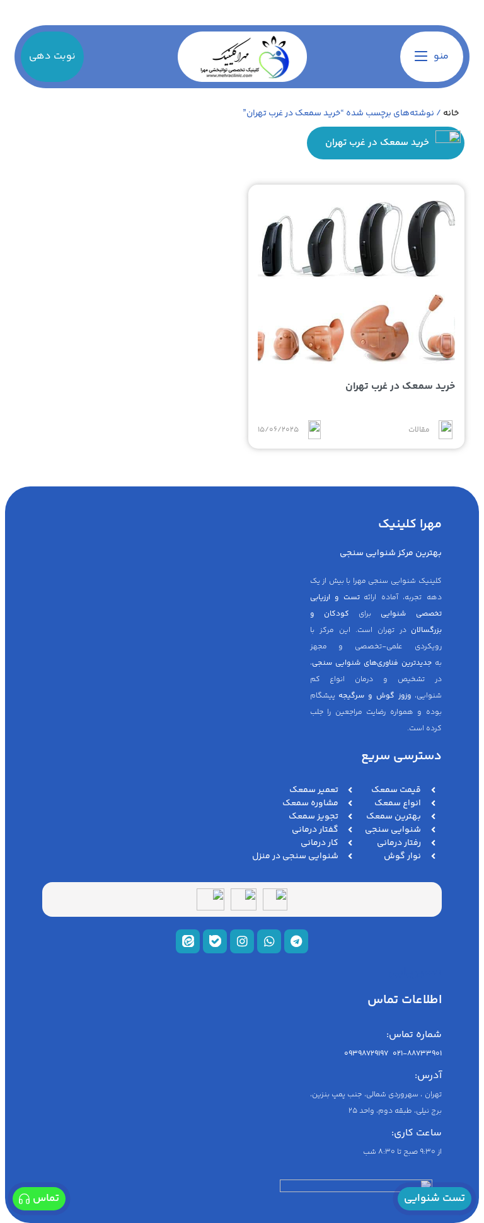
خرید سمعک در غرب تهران (400, 386)
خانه (451, 113)
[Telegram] (296, 941)
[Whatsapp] (269, 941)
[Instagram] (242, 941)
